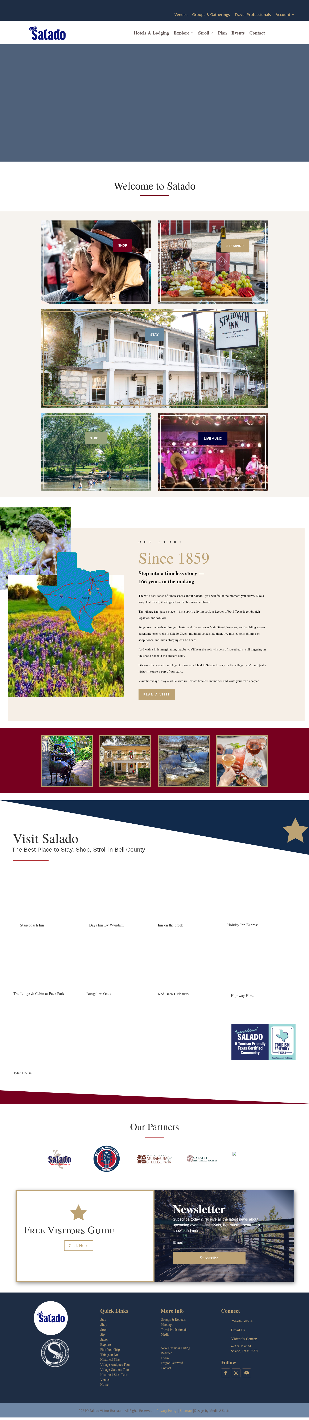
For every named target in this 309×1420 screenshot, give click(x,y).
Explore (181, 32)
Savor (104, 1339)
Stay (154, 335)
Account (283, 15)
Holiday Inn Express (242, 924)
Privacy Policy (167, 1410)
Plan (222, 32)
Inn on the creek (170, 925)
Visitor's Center (244, 1339)
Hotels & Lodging (151, 32)
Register (166, 1353)
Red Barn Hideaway (173, 993)
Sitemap (186, 1410)
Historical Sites (110, 1359)
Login (165, 1358)
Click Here (78, 1245)
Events (238, 32)
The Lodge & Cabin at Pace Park (38, 993)
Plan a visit (156, 694)
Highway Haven (243, 995)
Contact (257, 32)
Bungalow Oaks (98, 993)
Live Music (213, 439)
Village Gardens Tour (114, 1369)
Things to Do (109, 1354)
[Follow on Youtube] (246, 1372)
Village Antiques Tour (115, 1364)
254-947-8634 (241, 1320)
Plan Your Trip (110, 1349)
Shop (122, 245)
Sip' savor (235, 246)
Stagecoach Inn (32, 925)
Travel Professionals (253, 15)
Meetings (167, 1324)
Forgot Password (172, 1362)
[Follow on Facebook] (225, 1372)
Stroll (203, 32)
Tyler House (22, 1072)
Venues (181, 15)
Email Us (238, 1329)
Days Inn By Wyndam (106, 925)
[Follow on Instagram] (236, 1372)
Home (104, 1384)
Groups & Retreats (173, 1319)
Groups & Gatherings (211, 15)
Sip (102, 1334)
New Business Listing (175, 1348)
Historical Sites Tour (113, 1374)
